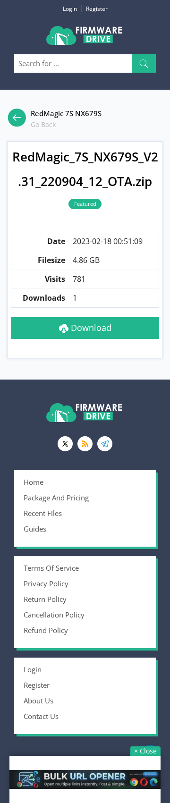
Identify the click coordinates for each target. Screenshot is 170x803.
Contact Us (41, 716)
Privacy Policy (46, 583)
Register (97, 8)
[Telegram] (104, 443)
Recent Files (43, 513)
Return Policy (45, 599)
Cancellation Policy (54, 614)
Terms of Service (51, 568)
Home (33, 482)
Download (89, 327)
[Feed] (85, 443)
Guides (35, 528)
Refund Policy (46, 630)
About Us (38, 700)
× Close (145, 750)
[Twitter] (65, 443)
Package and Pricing (56, 497)
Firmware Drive (85, 39)
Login (70, 8)
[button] (144, 63)
